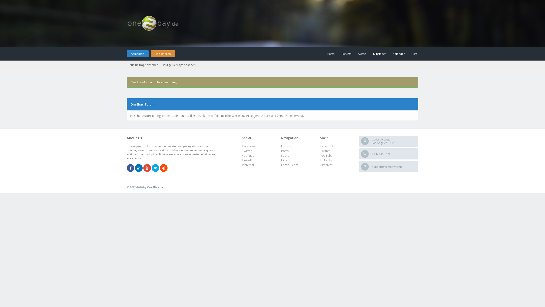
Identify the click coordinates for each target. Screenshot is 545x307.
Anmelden (137, 54)
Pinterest (326, 165)
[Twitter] (155, 168)
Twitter (325, 151)
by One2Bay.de (153, 187)
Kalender (399, 54)
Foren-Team (289, 165)
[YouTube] (147, 168)
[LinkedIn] (139, 168)
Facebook (327, 146)
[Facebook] (130, 168)
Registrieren (163, 54)
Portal (331, 54)
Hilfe (414, 54)
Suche (362, 54)
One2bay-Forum (141, 82)
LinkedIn (326, 160)
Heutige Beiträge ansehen (179, 65)
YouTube (326, 156)
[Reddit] (164, 168)
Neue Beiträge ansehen (143, 65)
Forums (346, 54)
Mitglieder (379, 54)
